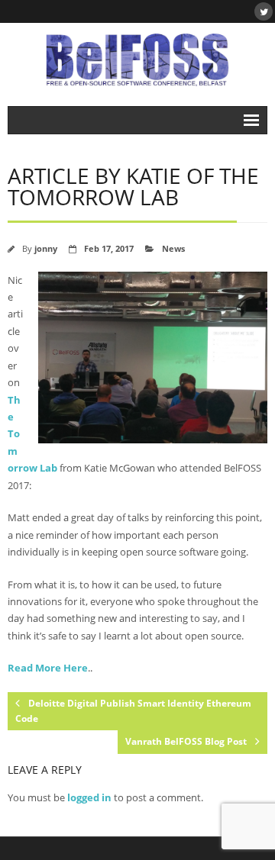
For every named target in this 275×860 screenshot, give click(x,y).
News (173, 248)
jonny (45, 248)
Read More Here (48, 668)
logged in (89, 797)
